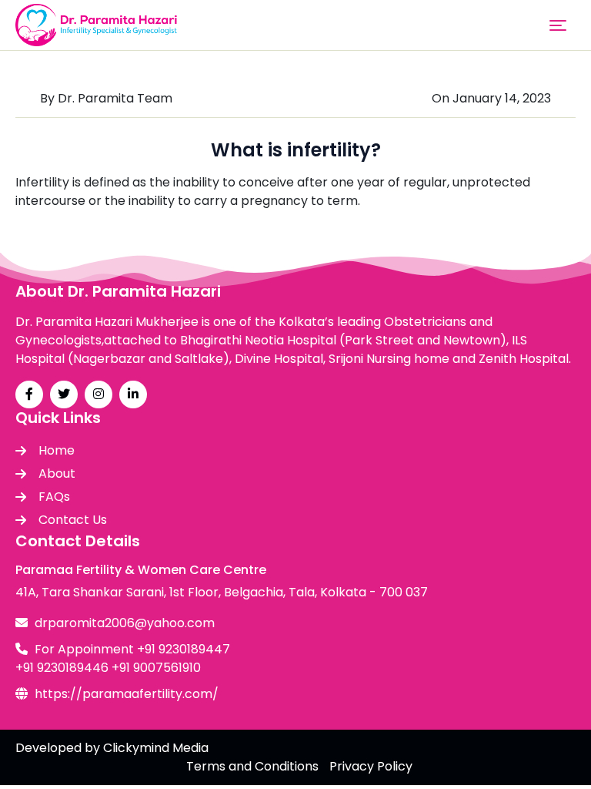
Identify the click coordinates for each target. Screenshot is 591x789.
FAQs (54, 496)
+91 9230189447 (183, 649)
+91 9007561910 (156, 668)
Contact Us (72, 520)
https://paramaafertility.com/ (127, 694)
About (56, 473)
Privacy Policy (370, 766)
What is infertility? (296, 150)
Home (56, 450)
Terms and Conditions (252, 766)
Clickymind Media (156, 748)
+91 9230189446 (62, 668)
